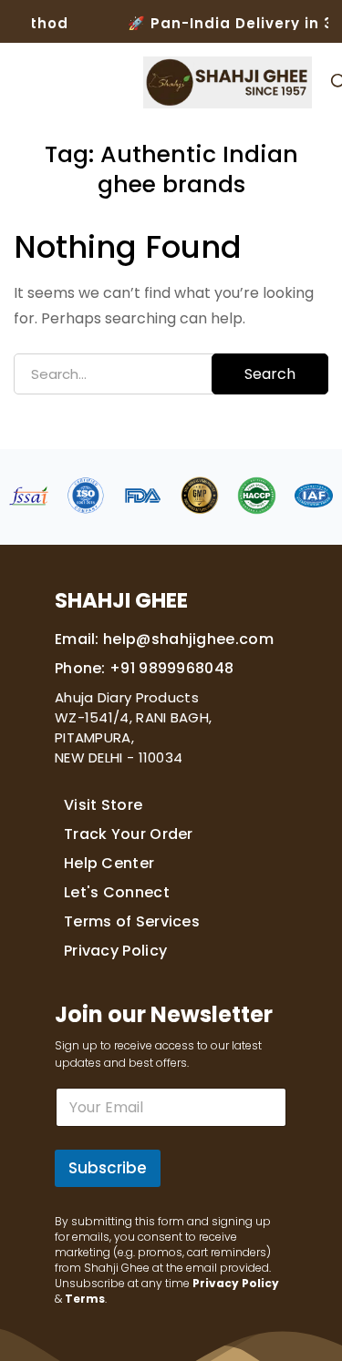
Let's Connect (117, 892)
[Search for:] (171, 373)
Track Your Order (128, 834)
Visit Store (103, 804)
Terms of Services (132, 921)
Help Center (109, 863)
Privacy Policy (115, 950)
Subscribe (107, 1168)
